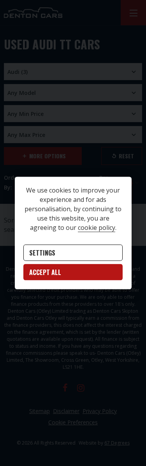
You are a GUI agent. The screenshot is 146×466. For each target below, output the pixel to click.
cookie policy (96, 227)
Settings (42, 253)
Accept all (45, 272)
